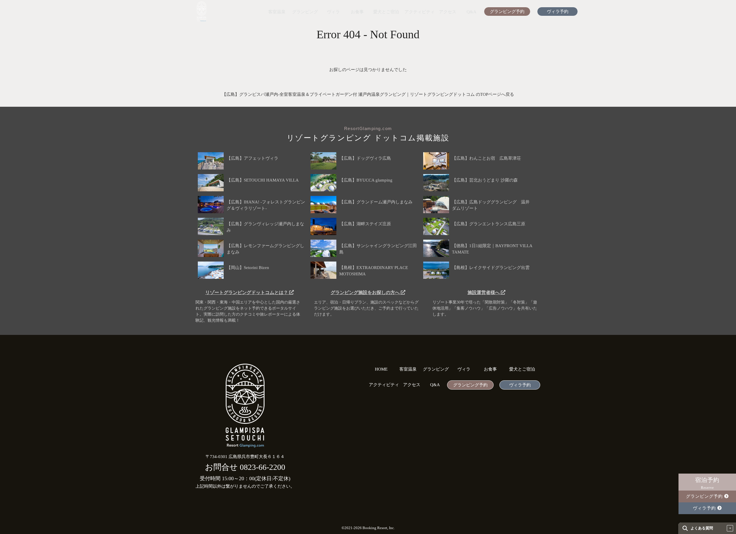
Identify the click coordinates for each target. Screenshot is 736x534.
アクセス (447, 12)
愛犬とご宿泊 (386, 12)
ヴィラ (333, 12)
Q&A (471, 12)
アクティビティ (420, 12)
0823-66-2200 (262, 467)
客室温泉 (276, 12)
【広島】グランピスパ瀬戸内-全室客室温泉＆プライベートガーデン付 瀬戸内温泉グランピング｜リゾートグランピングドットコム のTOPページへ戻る (368, 94)
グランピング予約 (507, 11)
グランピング (305, 12)
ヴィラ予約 (557, 11)
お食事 (357, 12)
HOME (381, 369)
